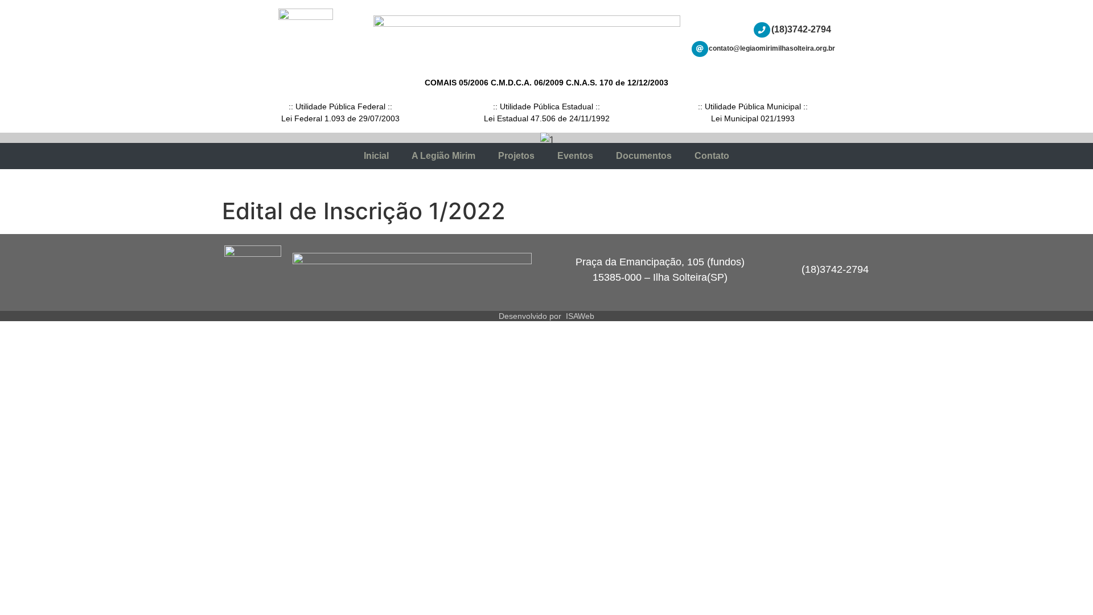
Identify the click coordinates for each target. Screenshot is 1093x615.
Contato (712, 156)
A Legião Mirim (443, 156)
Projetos (516, 156)
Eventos (575, 156)
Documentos (644, 156)
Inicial (376, 156)
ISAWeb (580, 316)
